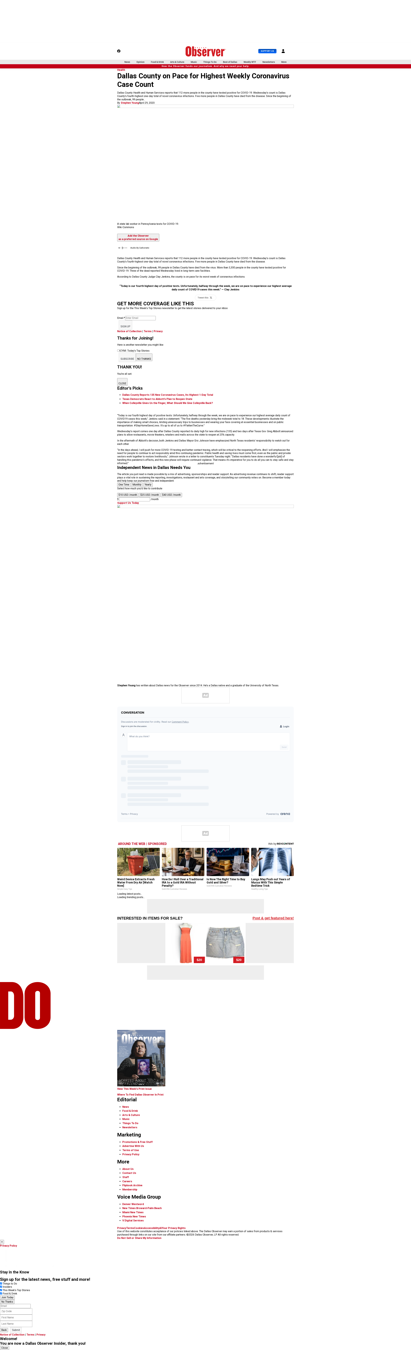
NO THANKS (144, 358)
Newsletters (268, 62)
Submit (16, 1330)
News (127, 62)
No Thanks (7, 1301)
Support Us (267, 51)
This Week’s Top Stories (16, 1290)
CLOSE (122, 383)
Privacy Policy (130, 1154)
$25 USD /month (149, 494)
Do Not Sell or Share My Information (139, 1238)
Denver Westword (133, 1204)
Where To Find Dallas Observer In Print (140, 1094)
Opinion (140, 62)
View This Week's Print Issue (134, 1088)
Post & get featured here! (273, 918)
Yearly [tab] (148, 484)
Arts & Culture (177, 62)
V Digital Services (133, 1220)
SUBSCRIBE (127, 358)
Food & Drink (157, 62)
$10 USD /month (127, 494)
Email (121, 317)
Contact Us (129, 1173)
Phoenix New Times (134, 1216)
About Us (128, 1169)
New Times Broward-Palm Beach (142, 1208)
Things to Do (10, 1283)
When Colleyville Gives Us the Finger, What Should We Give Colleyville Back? (167, 403)
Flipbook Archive (132, 1185)
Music (194, 62)
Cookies (139, 1228)
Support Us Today (128, 502)
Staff (125, 1177)
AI (160, 1228)
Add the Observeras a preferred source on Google (138, 237)
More (284, 62)
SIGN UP (125, 326)
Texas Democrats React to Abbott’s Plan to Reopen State (157, 399)
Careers (127, 1181)
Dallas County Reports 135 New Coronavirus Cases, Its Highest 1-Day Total (167, 394)
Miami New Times (133, 1212)
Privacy (158, 331)
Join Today (7, 1297)
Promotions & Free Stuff (137, 1142)
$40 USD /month (171, 494)
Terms (148, 331)
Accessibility (151, 1228)
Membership (129, 1189)
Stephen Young (130, 102)
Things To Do (210, 62)
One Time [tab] (123, 484)
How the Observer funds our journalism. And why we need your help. (205, 66)
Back (4, 1330)
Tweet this (203, 297)
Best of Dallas (230, 62)
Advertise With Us (133, 1146)
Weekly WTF (250, 62)
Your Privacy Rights (174, 1228)
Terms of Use (130, 1150)
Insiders (7, 1286)
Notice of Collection (129, 331)
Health (121, 69)
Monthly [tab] (136, 484)
